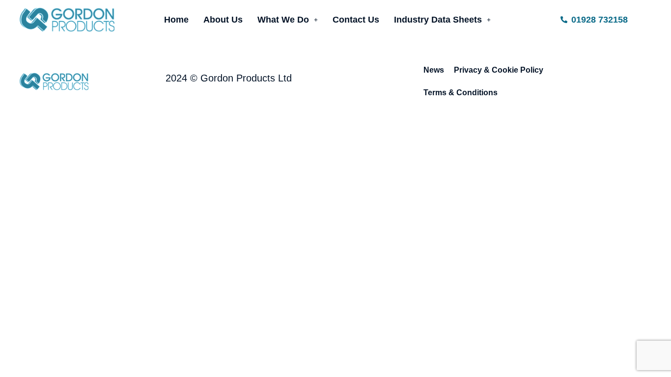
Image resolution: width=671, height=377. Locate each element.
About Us (223, 20)
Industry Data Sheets (438, 20)
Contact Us (356, 20)
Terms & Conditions (460, 92)
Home (176, 20)
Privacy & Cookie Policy (498, 70)
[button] (287, 19)
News (433, 70)
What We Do (283, 20)
